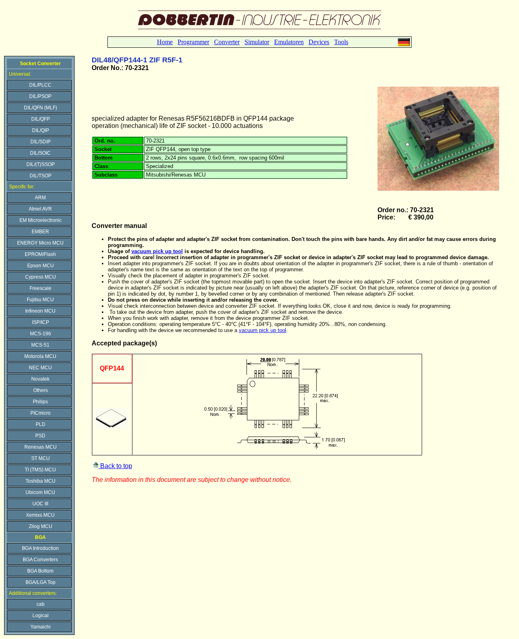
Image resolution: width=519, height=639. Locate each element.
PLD (40, 424)
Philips (40, 402)
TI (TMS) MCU (40, 470)
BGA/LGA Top (41, 582)
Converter (227, 41)
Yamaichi (40, 627)
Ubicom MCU (40, 492)
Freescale (40, 288)
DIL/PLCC (40, 85)
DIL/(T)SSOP (40, 164)
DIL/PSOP (40, 96)
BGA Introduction (40, 548)
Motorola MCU (40, 356)
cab (40, 604)
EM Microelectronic (40, 220)
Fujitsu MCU (40, 299)
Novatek (40, 379)
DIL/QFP (40, 119)
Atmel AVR (40, 209)
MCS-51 (40, 345)
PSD (40, 436)
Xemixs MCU (40, 515)
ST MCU (40, 458)
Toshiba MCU (41, 481)
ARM (40, 197)
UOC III (40, 504)
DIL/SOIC (40, 153)
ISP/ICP (40, 322)
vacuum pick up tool (262, 330)
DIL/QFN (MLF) (40, 108)
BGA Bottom (40, 571)
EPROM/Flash (40, 254)
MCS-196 (40, 334)
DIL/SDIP (40, 142)
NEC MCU (40, 368)
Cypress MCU (40, 277)
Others (40, 390)
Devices (319, 41)
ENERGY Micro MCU (40, 243)
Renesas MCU (40, 447)
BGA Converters (40, 559)
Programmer (193, 41)
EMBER (40, 231)
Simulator (256, 41)
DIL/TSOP (40, 176)
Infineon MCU (40, 311)
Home (165, 41)
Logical (40, 615)
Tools (341, 41)
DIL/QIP (40, 130)
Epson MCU (40, 265)
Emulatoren (289, 41)
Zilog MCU (40, 526)
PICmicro (40, 413)
